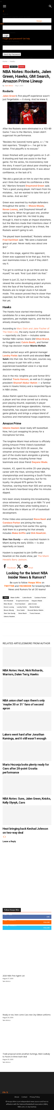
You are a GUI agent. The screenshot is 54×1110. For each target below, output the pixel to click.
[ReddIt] (32, 629)
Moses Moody (36, 206)
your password (9, 32)
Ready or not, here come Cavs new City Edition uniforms (27, 1014)
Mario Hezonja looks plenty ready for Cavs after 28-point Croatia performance (26, 768)
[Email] (41, 629)
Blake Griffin (19, 533)
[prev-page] (3, 837)
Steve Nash (40, 519)
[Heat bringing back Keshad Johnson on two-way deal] (27, 815)
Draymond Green (35, 185)
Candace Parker (11, 522)
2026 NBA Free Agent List (14, 975)
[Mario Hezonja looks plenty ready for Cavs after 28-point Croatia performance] (27, 751)
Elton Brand (42, 339)
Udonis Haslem (11, 428)
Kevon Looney (10, 209)
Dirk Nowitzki (38, 533)
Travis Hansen (21, 379)
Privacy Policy (35, 1097)
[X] (15, 629)
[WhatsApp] (24, 629)
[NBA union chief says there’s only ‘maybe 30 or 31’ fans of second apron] (27, 687)
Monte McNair (35, 607)
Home (5, 61)
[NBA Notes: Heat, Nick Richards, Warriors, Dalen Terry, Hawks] (27, 657)
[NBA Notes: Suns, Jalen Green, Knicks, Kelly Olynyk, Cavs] (27, 785)
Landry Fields (10, 355)
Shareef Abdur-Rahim (25, 382)
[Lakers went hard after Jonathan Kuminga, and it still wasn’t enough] (27, 721)
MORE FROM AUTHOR (37, 643)
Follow (47, 922)
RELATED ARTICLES (14, 643)
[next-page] (5, 837)
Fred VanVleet (10, 240)
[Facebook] (6, 629)
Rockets (21, 67)
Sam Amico (9, 86)
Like (48, 917)
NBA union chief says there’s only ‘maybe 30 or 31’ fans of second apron (24, 704)
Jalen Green (32, 604)
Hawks (12, 61)
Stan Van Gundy (9, 613)
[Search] (50, 6)
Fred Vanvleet (20, 604)
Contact (24, 1097)
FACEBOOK (25, 586)
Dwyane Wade (39, 462)
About (16, 1097)
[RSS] (5, 1092)
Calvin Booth (28, 342)
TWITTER (9, 586)
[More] (50, 629)
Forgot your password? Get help (16, 38)
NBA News (13, 67)
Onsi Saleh (21, 610)
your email (7, 51)
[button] (4, 6)
